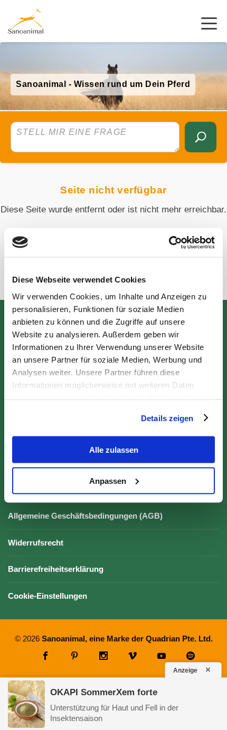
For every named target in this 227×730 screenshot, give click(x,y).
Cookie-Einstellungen (47, 595)
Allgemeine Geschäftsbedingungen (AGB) (85, 515)
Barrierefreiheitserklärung (55, 568)
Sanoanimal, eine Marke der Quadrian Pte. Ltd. (127, 638)
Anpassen (107, 480)
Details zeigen (167, 417)
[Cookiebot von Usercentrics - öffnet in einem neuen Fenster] (168, 242)
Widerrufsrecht (35, 542)
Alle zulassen (113, 449)
